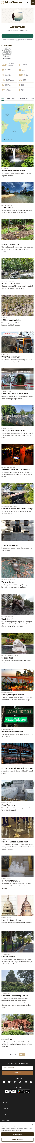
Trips (4, 1114)
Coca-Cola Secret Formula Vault (14, 394)
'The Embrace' (7, 619)
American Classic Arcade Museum (15, 470)
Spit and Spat (7, 658)
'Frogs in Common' (9, 582)
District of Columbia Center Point (14, 842)
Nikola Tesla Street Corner (12, 732)
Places (4, 1102)
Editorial (5, 1108)
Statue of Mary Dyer (9, 545)
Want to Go (11, 98)
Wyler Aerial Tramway (10, 357)
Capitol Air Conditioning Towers (14, 996)
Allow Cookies (17, 1134)
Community (7, 1120)
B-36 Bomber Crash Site (11, 320)
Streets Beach (7, 207)
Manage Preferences (17, 1139)
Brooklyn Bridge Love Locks (12, 695)
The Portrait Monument (10, 881)
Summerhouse (7, 1039)
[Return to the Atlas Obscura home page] (12, 2)
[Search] (28, 2)
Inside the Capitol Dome (11, 920)
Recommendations (23, 98)
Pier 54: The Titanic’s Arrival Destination (17, 768)
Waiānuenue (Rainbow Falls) (13, 171)
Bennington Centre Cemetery (13, 430)
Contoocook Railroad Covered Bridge (17, 509)
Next (21, 1054)
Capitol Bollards (8, 957)
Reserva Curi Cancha (10, 244)
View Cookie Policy (17, 1130)
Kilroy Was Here (8, 805)
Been (2, 98)
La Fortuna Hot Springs (10, 283)
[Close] (32, 1124)
